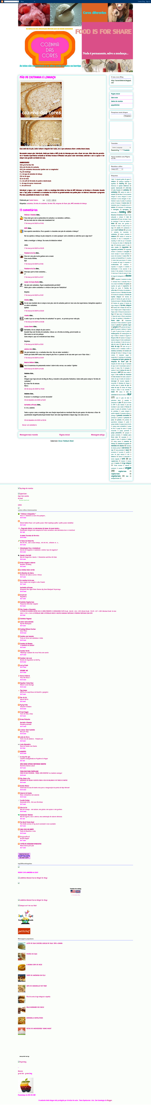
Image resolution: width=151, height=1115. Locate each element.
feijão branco (126, 310)
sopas (127, 450)
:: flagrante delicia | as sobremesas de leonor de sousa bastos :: (40, 528)
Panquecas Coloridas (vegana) (29, 604)
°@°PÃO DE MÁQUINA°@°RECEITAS (30, 844)
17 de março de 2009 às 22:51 (33, 344)
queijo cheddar (115, 424)
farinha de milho (126, 301)
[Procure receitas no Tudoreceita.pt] (25, 488)
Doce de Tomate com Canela (28, 746)
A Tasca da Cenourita (27, 541)
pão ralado (120, 407)
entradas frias (126, 282)
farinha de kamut (115, 301)
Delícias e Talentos (30, 215)
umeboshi (113, 468)
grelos (128, 331)
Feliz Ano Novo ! (25, 678)
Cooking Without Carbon (28, 629)
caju (112, 228)
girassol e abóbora (121, 329)
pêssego (113, 415)
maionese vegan (124, 355)
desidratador (114, 269)
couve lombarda (125, 254)
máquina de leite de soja (117, 364)
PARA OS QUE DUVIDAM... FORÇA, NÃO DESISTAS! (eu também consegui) (41, 773)
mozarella (113, 383)
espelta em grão (115, 286)
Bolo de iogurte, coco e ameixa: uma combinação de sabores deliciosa (41, 817)
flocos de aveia (116, 316)
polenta (119, 420)
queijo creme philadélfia (119, 426)
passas (112, 409)
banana (118, 203)
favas (122, 307)
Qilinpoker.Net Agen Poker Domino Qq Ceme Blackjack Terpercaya (40, 589)
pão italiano (121, 405)
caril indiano (119, 230)
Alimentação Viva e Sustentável (30, 548)
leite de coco (115, 344)
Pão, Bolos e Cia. (25, 778)
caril (112, 230)
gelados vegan (127, 325)
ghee (112, 329)
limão (119, 353)
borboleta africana (30, 405)
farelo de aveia (116, 288)
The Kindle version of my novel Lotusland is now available (38, 824)
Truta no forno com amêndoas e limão (31, 638)
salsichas (123, 439)
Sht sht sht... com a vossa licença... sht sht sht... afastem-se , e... (39, 543)
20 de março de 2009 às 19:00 (34, 389)
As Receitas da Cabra (27, 573)
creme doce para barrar (119, 260)
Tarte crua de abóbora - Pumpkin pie (31, 739)
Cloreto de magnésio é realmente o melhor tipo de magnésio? (39, 550)
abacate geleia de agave (123, 179)
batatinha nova (115, 205)
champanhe (126, 239)
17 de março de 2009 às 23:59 (34, 358)
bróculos (113, 226)
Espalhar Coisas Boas (26, 683)
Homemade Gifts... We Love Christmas (31, 802)
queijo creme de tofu (125, 424)
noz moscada (125, 390)
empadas (117, 279)
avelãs (122, 201)
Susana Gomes (28, 326)
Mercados (113, 372)
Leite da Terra (24, 737)
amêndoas (114, 192)
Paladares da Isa (29, 253)
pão (120, 402)
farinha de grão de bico (123, 299)
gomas (129, 329)
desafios (127, 267)
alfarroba (128, 188)
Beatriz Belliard (29, 362)
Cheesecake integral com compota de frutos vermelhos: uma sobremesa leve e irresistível (47, 530)
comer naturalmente (26, 622)
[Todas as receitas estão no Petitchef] (24, 934)
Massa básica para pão (27, 846)
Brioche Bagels (24, 838)
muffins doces (115, 385)
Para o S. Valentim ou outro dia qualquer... (33, 516)
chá (120, 239)
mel (118, 370)
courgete (126, 251)
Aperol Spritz (24, 699)
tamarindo (127, 456)
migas (112, 374)
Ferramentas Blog (76, 895)
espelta (127, 284)
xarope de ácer (115, 478)
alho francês (116, 190)
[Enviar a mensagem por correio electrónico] (43, 200)
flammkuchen (127, 314)
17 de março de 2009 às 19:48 (34, 223)
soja (112, 450)
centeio (121, 236)
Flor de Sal (23, 697)
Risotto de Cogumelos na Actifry (30, 660)
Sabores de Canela (26, 793)
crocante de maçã (117, 262)
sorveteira (113, 452)
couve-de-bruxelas (116, 256)
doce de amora (123, 273)
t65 (128, 454)
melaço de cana (124, 370)
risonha (26, 315)
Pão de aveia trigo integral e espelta (38, 997)
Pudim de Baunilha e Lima (28, 831)
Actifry (121, 183)
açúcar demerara (124, 186)
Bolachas (113, 215)
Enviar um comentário (29, 425)
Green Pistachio (25, 719)
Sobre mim (114, 98)
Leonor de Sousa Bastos (31, 282)
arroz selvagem (122, 199)
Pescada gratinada (25, 724)
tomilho (117, 463)
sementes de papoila (123, 443)
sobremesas (125, 448)
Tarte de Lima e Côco (26, 714)
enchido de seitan (126, 279)
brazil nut (23, 595)
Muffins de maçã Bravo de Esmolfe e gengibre (34, 692)
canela (118, 228)
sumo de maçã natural (117, 454)
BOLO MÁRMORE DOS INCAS (35, 1007)
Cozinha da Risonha (26, 644)
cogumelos (125, 247)
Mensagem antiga (98, 434)
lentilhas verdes (125, 349)
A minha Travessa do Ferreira (29, 536)
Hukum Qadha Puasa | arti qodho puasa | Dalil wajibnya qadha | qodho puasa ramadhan (46, 523)
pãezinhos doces (116, 400)
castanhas (30, 203)
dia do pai (115, 273)
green (27, 1073)
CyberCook (26, 500)
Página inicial (64, 434)
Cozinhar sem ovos (26, 658)
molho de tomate (125, 379)
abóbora (113, 181)
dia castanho (120, 271)
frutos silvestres (122, 323)
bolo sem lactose (125, 221)
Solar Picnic (23, 631)
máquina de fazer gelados (120, 359)
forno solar (115, 320)
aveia (118, 201)
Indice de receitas (117, 101)
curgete (120, 267)
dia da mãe (128, 271)
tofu (123, 458)
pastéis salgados (115, 413)
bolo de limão (123, 219)
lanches (123, 338)
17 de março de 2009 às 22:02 (34, 311)
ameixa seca (28, 349)
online (20, 505)
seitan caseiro (117, 441)
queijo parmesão (124, 431)
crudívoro (126, 264)
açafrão (113, 183)
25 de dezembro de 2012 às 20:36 (35, 420)
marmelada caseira (125, 366)
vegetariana (122, 471)
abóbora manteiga (124, 181)
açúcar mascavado (116, 188)
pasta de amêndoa (121, 409)
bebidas (113, 207)
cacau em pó (126, 226)
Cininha (26, 300)
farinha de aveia (126, 292)
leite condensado (125, 340)
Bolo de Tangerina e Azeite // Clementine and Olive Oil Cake (38, 557)
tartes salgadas (115, 459)
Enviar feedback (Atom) (66, 441)
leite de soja (115, 346)
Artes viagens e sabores (27, 563)
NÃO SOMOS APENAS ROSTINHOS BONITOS (33, 764)
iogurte (128, 336)
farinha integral (125, 305)
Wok (127, 476)
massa (112, 368)
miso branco (116, 377)
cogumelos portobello (117, 249)
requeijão (123, 437)
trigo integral (126, 463)
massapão (127, 368)
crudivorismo (114, 264)
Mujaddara (23, 597)
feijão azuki (118, 310)
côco (128, 245)
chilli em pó (121, 241)
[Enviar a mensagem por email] (47, 200)
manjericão (114, 357)
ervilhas (120, 284)
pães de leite (125, 398)
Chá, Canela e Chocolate (28, 609)
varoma (120, 468)
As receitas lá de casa (27, 580)
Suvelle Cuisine (24, 800)
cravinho (129, 258)
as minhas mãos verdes (27, 570)
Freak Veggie (24, 712)
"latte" (113, 179)
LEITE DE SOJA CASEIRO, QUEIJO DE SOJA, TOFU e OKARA (44, 943)
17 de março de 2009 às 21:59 (33, 295)
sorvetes (121, 452)
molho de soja (115, 379)
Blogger (109, 1100)
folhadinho (127, 318)
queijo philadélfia (116, 433)
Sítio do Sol (23, 808)
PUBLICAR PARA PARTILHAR (29, 771)
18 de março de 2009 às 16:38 (34, 369)
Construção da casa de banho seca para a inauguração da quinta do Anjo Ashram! (45, 788)
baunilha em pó (125, 205)
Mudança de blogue (124, 383)
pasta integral (125, 411)
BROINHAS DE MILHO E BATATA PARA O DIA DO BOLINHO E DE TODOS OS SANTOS (43, 780)
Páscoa (127, 407)
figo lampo (23, 690)
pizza (112, 420)
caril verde (128, 230)
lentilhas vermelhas (116, 351)
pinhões (120, 418)
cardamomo (127, 228)
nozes (113, 392)
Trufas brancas (118, 465)
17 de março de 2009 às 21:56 (33, 264)
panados (127, 400)
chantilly (113, 241)
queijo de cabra (121, 428)
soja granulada (120, 450)
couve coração (115, 254)
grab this (21, 1073)
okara (120, 392)
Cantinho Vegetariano (27, 602)
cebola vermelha (124, 234)
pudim (127, 422)
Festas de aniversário (124, 312)
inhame (122, 336)
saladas (113, 439)
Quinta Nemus (24, 786)
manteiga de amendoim (125, 357)
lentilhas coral (115, 349)
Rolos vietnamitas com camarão (29, 795)
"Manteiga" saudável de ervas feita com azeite (34, 653)
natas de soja (115, 387)
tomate (123, 461)
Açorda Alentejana (25, 624)
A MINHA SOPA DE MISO (34, 965)
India (116, 336)
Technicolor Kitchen (26, 815)
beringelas (126, 209)
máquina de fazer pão (63, 203)
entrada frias (116, 282)
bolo (126, 215)
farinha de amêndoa (124, 290)
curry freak (24, 665)
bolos (112, 223)
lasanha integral (115, 340)
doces (128, 275)
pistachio (126, 418)
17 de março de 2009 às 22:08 (34, 322)
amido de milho (125, 192)
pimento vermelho (123, 415)
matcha (113, 370)
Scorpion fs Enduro (25, 707)
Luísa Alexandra (25, 744)
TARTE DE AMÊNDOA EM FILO (36, 975)
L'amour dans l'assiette (27, 730)
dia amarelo (123, 269)
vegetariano (116, 476)
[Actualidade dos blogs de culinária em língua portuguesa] (25, 924)
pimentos (113, 418)
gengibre (116, 327)
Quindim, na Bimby (25, 564)
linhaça (125, 353)
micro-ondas (126, 372)
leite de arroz (126, 342)
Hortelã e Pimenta (26, 722)
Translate (126, 150)
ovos (117, 398)
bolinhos (120, 215)
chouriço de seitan (117, 243)
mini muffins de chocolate (123, 374)
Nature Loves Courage (27, 685)
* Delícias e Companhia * (28, 514)
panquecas (114, 402)
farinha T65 (51, 203)
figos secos (119, 314)
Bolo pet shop (24, 732)
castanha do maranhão (121, 232)
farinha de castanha (40, 203)
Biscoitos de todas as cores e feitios (31, 575)
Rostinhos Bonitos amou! (27, 766)
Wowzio (20, 1071)
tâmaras (113, 456)
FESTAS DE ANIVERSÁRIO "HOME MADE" (39, 1028)
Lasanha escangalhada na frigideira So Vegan (34, 759)
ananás (113, 194)
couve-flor (126, 256)
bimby (122, 212)
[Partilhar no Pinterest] (55, 200)
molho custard (126, 377)
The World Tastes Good (27, 822)
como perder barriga (24, 1056)
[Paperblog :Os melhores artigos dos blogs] (22, 1062)
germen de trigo (125, 327)
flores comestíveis (126, 316)
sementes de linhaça (80, 203)
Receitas (21, 500)
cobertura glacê (120, 245)
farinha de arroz (115, 292)
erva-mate (114, 284)
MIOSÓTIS (23, 751)
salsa (118, 439)
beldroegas (128, 207)
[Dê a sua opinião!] (49, 200)
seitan (129, 439)
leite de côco (125, 344)
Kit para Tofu (115, 338)
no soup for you (25, 757)
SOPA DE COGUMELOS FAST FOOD (37, 986)
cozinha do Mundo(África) (118, 258)
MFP (72, 203)
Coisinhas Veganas (26, 619)
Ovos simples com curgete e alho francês (32, 582)
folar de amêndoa (117, 318)
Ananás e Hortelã (25, 555)
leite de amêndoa (115, 342)
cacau (119, 226)
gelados (118, 325)
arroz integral (122, 196)
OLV (129, 394)
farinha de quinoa (118, 303)
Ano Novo (119, 194)
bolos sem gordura (123, 223)
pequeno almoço (125, 413)
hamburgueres (115, 333)
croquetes (127, 262)
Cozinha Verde (24, 651)
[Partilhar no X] (51, 200)
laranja (128, 338)
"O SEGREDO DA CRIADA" (27, 645)
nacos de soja (125, 385)
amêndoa (126, 190)
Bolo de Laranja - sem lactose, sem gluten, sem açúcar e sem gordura (41, 809)
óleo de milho (122, 395)
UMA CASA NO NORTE (27, 829)
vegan (128, 468)
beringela (116, 209)
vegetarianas (115, 474)
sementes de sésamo (117, 446)
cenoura (113, 236)
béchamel (120, 207)
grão (114, 331)
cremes (129, 260)
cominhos (119, 251)
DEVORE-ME (24, 670)
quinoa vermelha (115, 435)
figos (112, 314)
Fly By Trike (24, 705)
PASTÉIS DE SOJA (32, 954)
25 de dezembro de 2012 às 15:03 (35, 400)
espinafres (126, 286)
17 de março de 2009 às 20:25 (34, 248)
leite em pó (126, 346)
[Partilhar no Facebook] (53, 200)
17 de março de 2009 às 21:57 (33, 277)
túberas (127, 465)
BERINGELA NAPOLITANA (35, 1018)
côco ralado (114, 247)
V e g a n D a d (24, 837)
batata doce (125, 203)
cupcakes (113, 267)
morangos (114, 381)
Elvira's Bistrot (25, 676)
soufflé (128, 452)
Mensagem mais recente (29, 434)
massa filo (119, 368)
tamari (120, 456)
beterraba (114, 212)
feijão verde (114, 312)
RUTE (26, 228)
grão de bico (120, 331)
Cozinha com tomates (27, 636)
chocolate (128, 241)
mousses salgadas (124, 381)
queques (127, 433)
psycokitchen (115, 105)
